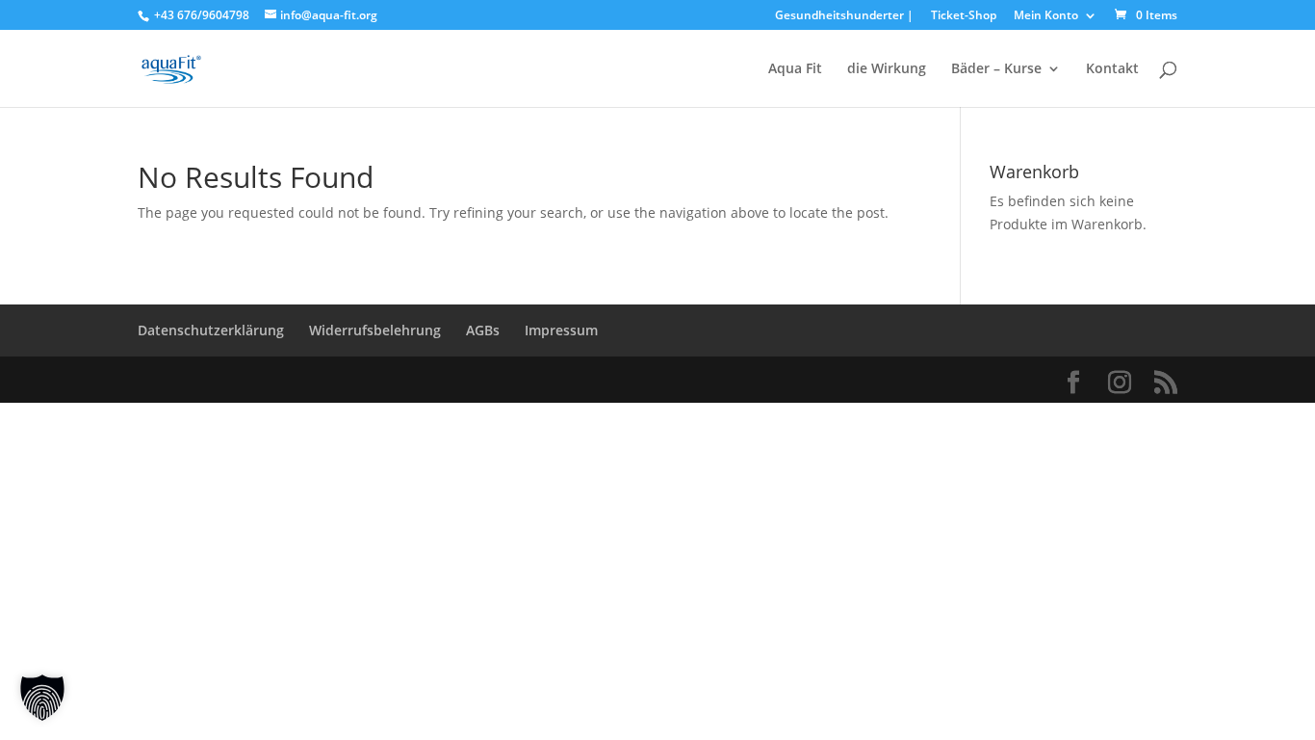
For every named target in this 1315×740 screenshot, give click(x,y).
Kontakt (1112, 69)
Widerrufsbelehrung (375, 330)
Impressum (561, 330)
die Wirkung (886, 69)
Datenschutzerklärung (211, 330)
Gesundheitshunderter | (844, 16)
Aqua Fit (795, 69)
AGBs (483, 330)
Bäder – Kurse (996, 69)
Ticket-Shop (963, 16)
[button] (42, 697)
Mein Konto (1046, 16)
